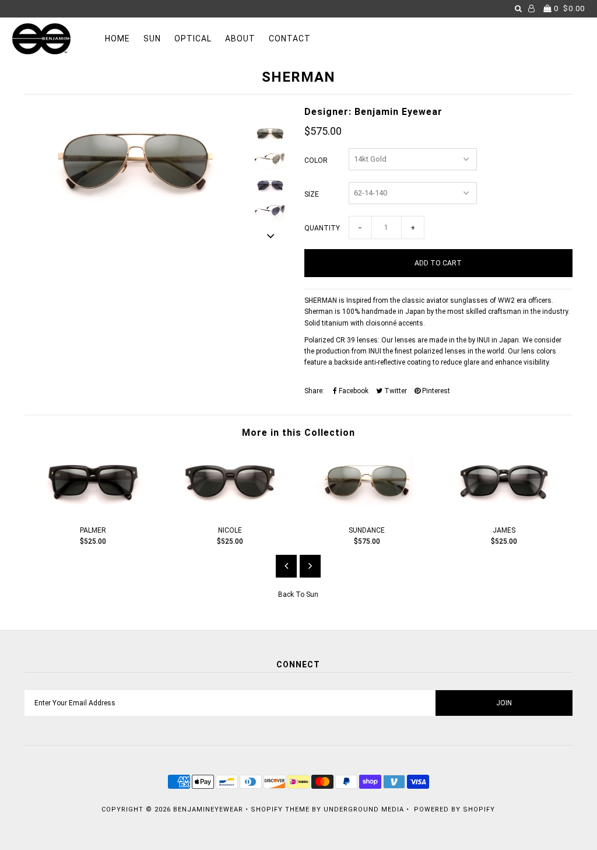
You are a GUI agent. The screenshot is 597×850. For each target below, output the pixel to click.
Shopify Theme (280, 809)
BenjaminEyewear (208, 809)
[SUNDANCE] (367, 512)
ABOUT (240, 38)
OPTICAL (193, 38)
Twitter (394, 391)
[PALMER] (93, 512)
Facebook (352, 391)
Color (316, 160)
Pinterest (435, 391)
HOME (117, 38)
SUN (152, 38)
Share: (314, 391)
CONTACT (290, 38)
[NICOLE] (230, 512)
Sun (312, 594)
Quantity (322, 228)
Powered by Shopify (454, 809)
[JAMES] (504, 512)
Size (311, 194)
